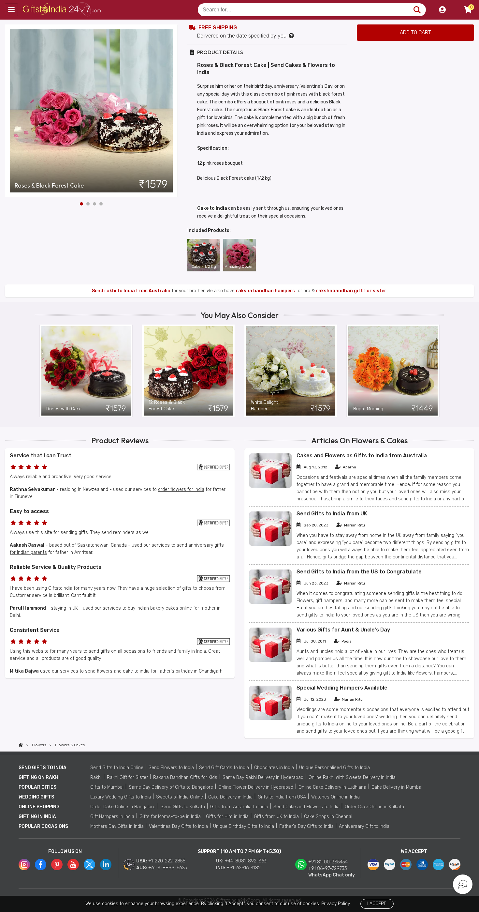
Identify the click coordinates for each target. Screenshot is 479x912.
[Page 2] (88, 203)
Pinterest (57, 864)
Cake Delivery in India (230, 797)
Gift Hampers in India (112, 816)
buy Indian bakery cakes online (160, 608)
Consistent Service (35, 630)
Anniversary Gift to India (364, 826)
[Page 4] (101, 203)
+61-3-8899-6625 (167, 868)
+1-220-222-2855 (166, 861)
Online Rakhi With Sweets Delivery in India (352, 777)
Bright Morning (368, 409)
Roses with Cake (63, 409)
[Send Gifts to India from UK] (270, 544)
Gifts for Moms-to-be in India (170, 816)
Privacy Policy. (336, 903)
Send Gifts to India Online (116, 767)
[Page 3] (94, 203)
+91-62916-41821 (244, 868)
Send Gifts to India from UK (332, 513)
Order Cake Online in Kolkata (374, 807)
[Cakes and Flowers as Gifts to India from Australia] (270, 486)
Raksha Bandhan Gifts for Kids (185, 777)
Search (417, 9)
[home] (21, 745)
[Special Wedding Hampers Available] (270, 718)
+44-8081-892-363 (246, 861)
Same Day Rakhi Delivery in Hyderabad (263, 777)
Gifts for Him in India (227, 816)
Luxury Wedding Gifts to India (120, 797)
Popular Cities (37, 787)
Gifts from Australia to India (239, 807)
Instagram (24, 864)
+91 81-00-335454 (328, 862)
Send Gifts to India (42, 767)
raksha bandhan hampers (265, 291)
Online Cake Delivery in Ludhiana (332, 787)
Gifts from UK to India (276, 816)
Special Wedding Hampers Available (342, 688)
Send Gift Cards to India (224, 767)
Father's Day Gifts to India (306, 826)
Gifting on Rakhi (39, 777)
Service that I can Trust (40, 455)
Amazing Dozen (239, 266)
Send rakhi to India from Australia (131, 291)
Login (442, 9)
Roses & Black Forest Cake (49, 185)
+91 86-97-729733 (327, 868)
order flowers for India (181, 489)
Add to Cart (415, 32)
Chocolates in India (274, 767)
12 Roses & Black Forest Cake (167, 406)
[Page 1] (81, 203)
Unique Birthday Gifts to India (243, 826)
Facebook (40, 864)
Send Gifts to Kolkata (183, 807)
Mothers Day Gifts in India (117, 826)
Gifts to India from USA (282, 797)
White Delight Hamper (264, 406)
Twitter (89, 864)
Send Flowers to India (171, 767)
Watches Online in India (335, 797)
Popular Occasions (43, 826)
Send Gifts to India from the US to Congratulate (359, 572)
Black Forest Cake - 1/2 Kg (204, 263)
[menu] (11, 10)
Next (173, 111)
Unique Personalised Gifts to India (334, 767)
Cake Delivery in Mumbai (396, 787)
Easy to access (29, 511)
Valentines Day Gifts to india (178, 826)
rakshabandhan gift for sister (351, 291)
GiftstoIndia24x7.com (62, 9)
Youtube (73, 864)
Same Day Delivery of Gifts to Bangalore (171, 787)
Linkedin (105, 864)
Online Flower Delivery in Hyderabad (255, 787)
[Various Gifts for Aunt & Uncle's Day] (270, 660)
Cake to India (212, 208)
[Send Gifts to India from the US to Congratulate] (270, 602)
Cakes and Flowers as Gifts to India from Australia (362, 455)
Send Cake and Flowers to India (306, 807)
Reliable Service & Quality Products (55, 567)
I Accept (376, 903)
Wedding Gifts (36, 797)
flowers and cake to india (123, 671)
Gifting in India (37, 816)
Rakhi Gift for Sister (127, 777)
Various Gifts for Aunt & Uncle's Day (343, 630)
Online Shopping (39, 807)
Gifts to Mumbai (106, 787)
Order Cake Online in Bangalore (122, 807)
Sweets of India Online (179, 797)
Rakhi (96, 777)
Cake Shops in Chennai (328, 816)
